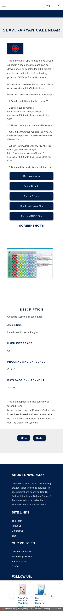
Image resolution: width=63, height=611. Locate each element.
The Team (17, 521)
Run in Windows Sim (31, 206)
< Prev (23, 438)
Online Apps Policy (22, 551)
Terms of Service (20, 561)
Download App (31, 176)
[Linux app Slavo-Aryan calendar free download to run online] (15, 48)
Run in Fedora (31, 196)
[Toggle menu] (3, 5)
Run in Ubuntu (31, 186)
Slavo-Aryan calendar (31, 30)
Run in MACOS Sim (31, 216)
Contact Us (17, 531)
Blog (14, 535)
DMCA (15, 566)
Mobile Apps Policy (22, 556)
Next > (39, 438)
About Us (16, 526)
